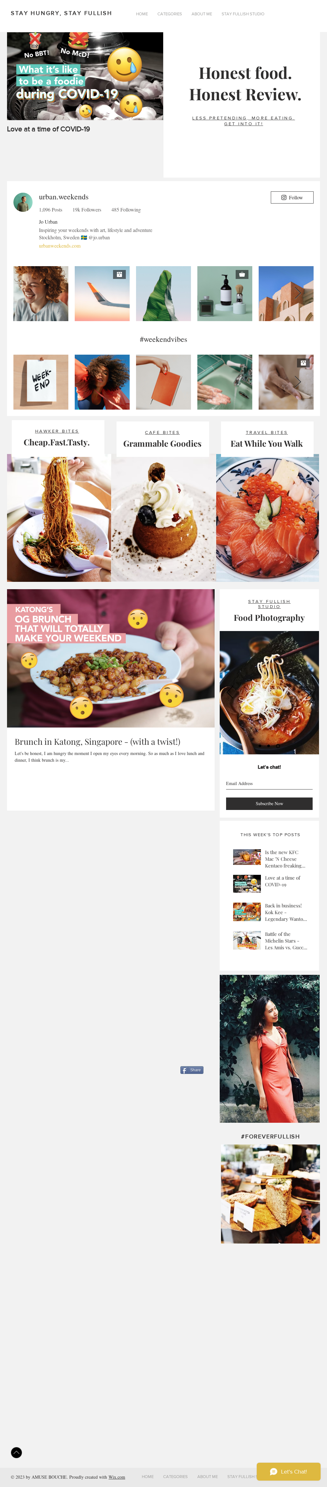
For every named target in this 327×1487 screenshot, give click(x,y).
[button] (170, 14)
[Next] (309, 692)
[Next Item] (153, 76)
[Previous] (230, 692)
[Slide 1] (260, 746)
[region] (270, 1049)
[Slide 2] (268, 746)
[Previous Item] (17, 76)
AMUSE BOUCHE (49, 1477)
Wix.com (117, 1477)
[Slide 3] (278, 746)
